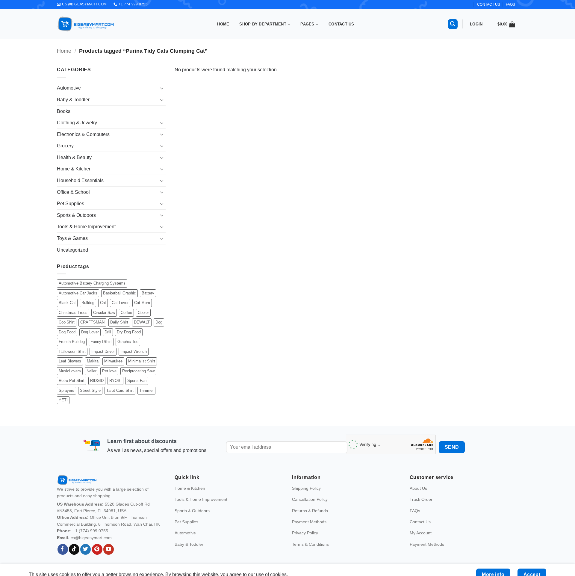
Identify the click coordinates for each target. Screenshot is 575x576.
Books (63, 111)
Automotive (69, 87)
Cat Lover (120, 302)
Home (223, 24)
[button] (453, 24)
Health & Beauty (74, 157)
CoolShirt (67, 322)
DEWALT (142, 322)
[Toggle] (162, 88)
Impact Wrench (133, 351)
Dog (158, 322)
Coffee (126, 312)
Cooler (143, 312)
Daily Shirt (119, 322)
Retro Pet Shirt (71, 380)
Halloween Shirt (72, 351)
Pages (307, 24)
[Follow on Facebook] (63, 549)
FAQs (510, 4)
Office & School (73, 192)
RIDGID (97, 380)
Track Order (421, 499)
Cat (103, 302)
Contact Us (341, 24)
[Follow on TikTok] (74, 549)
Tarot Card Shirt (120, 390)
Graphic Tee (127, 341)
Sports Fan (136, 380)
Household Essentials (80, 180)
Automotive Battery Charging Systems (92, 283)
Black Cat (67, 302)
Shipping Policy (306, 488)
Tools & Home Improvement (86, 226)
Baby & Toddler (73, 99)
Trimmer (146, 390)
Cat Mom (142, 302)
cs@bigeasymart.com (91, 537)
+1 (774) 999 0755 (90, 530)
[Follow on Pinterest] (97, 549)
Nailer (91, 371)
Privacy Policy (305, 532)
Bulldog (87, 302)
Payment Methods (309, 521)
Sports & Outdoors (76, 215)
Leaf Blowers (70, 361)
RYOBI (115, 380)
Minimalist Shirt (141, 361)
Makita (93, 361)
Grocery (65, 145)
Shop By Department (262, 24)
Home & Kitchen (74, 168)
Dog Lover (90, 332)
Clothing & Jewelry (77, 122)
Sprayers (66, 390)
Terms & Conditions (310, 544)
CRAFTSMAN (92, 322)
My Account (421, 532)
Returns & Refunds (310, 510)
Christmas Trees (73, 312)
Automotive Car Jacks (78, 293)
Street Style (90, 390)
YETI (63, 400)
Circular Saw (104, 312)
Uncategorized (72, 250)
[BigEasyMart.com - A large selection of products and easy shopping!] (86, 24)
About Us (418, 488)
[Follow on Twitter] (85, 549)
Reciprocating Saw (138, 371)
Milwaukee (113, 361)
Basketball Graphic (119, 293)
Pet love (109, 371)
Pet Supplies (70, 203)
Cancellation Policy (310, 499)
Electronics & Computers (83, 134)
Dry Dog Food (129, 332)
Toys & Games (72, 238)
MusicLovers (70, 371)
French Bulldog (72, 341)
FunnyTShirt (101, 341)
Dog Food (67, 332)
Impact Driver (103, 351)
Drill (108, 332)
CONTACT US (488, 4)
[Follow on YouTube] (108, 549)
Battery (148, 293)
